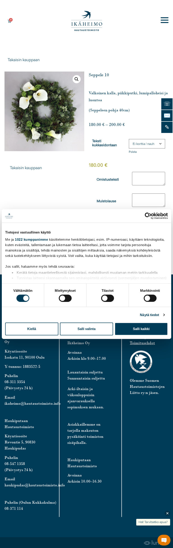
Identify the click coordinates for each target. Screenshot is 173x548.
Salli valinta (86, 329)
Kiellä (31, 329)
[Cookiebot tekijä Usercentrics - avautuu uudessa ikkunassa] (148, 216)
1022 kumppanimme (31, 239)
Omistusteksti (108, 179)
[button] (77, 79)
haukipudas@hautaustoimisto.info (35, 485)
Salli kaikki (141, 329)
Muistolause (106, 201)
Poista (133, 151)
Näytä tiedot (149, 315)
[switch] (65, 298)
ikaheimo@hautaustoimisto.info (33, 403)
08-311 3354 (15, 381)
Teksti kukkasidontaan (104, 143)
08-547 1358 (15, 463)
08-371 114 (14, 508)
